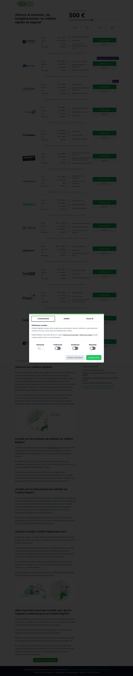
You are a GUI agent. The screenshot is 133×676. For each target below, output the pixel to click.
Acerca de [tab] (89, 319)
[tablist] (66, 319)
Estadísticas (75, 345)
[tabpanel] (66, 338)
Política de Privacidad (70, 335)
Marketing (92, 345)
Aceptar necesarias (75, 357)
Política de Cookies (86, 335)
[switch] (40, 348)
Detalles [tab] (66, 319)
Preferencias (57, 345)
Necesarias (40, 345)
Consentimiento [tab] (43, 319)
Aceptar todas (93, 357)
